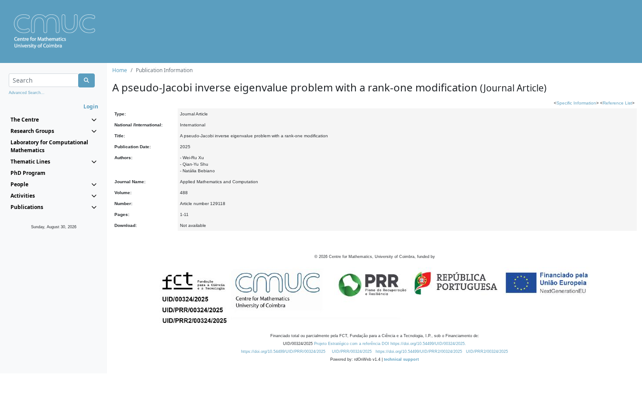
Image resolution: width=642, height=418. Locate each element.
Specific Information (576, 103)
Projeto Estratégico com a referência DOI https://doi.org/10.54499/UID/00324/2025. (390, 343)
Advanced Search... (27, 93)
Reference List (617, 103)
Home (119, 70)
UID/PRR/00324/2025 (352, 351)
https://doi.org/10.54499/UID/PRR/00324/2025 (283, 351)
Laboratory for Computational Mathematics (49, 146)
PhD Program (27, 173)
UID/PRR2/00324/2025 (487, 351)
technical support (401, 359)
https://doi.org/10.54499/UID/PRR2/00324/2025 (419, 351)
